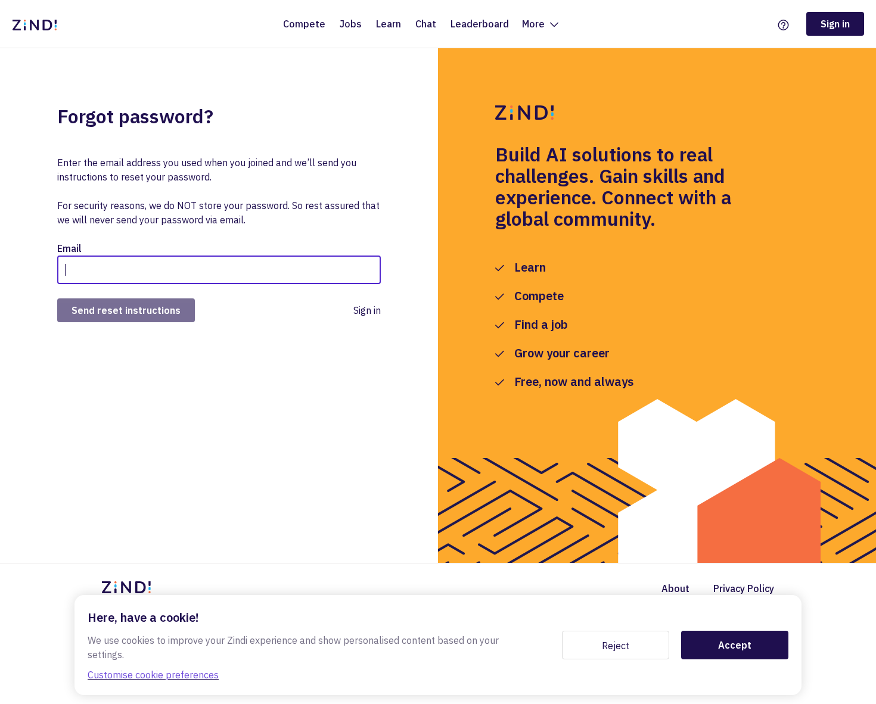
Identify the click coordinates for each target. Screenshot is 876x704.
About (675, 588)
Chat (425, 24)
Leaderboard (480, 24)
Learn (388, 24)
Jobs (351, 24)
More (534, 24)
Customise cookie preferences (153, 675)
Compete (304, 24)
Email (69, 248)
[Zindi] (37, 24)
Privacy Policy (743, 588)
